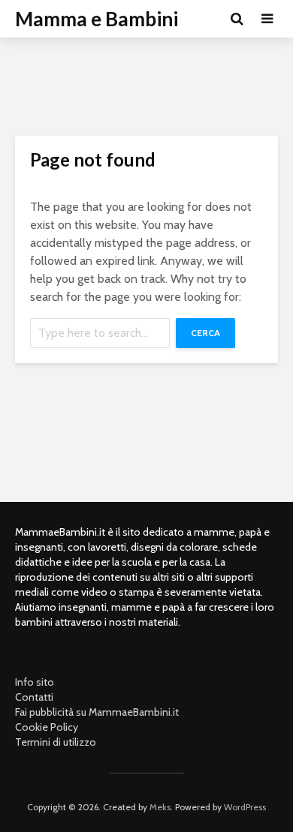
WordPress (245, 806)
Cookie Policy (46, 727)
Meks (160, 806)
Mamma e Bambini (96, 19)
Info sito (34, 682)
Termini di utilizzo (55, 742)
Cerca (205, 332)
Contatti (34, 697)
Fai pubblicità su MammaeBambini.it (97, 712)
